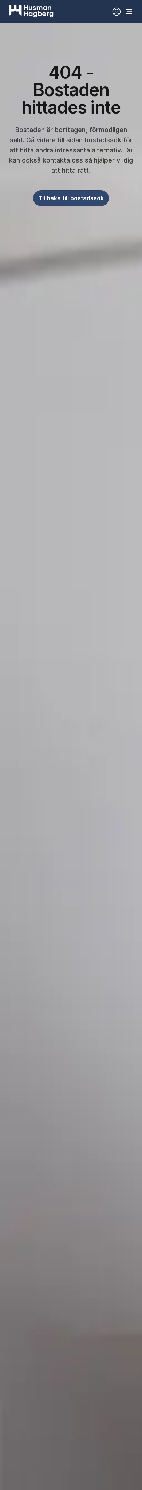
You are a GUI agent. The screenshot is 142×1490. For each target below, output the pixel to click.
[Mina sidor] (116, 11)
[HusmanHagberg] (31, 11)
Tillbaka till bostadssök (71, 198)
